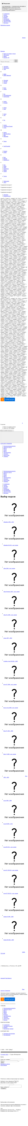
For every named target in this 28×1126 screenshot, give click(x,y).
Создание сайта (4, 1054)
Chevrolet (5, 80)
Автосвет (5, 453)
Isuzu (4, 109)
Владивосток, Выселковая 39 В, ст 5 (9, 1111)
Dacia (4, 87)
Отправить (3, 1088)
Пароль (2, 1061)
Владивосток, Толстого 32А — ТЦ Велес (11, 1109)
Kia (4, 120)
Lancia (5, 125)
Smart (4, 167)
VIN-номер (6, 55)
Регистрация (7, 25)
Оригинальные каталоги (9, 446)
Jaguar (4, 114)
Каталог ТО (6, 57)
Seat (4, 164)
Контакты (5, 22)
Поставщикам (6, 20)
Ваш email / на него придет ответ (9, 1082)
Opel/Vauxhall (6, 146)
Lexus (4, 127)
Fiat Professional (7, 95)
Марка (5, 56)
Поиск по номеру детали (9, 53)
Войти (2, 25)
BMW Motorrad (7, 75)
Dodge (5, 89)
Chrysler (5, 81)
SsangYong (6, 168)
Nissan (5, 141)
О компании (6, 13)
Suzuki (5, 171)
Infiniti (4, 107)
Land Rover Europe (7, 126)
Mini (4, 135)
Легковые (5, 194)
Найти (16, 60)
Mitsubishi (5, 136)
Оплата (5, 15)
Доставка (5, 16)
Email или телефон (5, 1059)
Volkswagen (6, 181)
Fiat (4, 94)
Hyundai (5, 102)
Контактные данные (8, 1028)
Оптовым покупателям (9, 1033)
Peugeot (5, 151)
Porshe (5, 152)
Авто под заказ (7, 21)
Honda (5, 101)
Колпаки (5, 1014)
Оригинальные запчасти (9, 1008)
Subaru (5, 170)
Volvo (4, 182)
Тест (2, 1108)
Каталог (5, 1020)
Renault (5, 158)
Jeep (4, 115)
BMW (4, 74)
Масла (5, 451)
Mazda (5, 132)
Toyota (5, 176)
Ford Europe (6, 96)
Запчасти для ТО (7, 447)
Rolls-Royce (6, 160)
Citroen (5, 83)
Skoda (4, 166)
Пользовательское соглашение (8, 1003)
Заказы (23, 37)
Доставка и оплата (7, 1026)
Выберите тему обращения (7, 1081)
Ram (4, 157)
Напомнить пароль (5, 1064)
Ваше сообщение (5, 1087)
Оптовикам (6, 19)
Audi (4, 69)
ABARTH (5, 66)
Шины (5, 448)
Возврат (5, 17)
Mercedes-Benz (7, 133)
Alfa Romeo (6, 68)
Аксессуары (6, 455)
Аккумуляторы (7, 452)
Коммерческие (7, 196)
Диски (5, 450)
